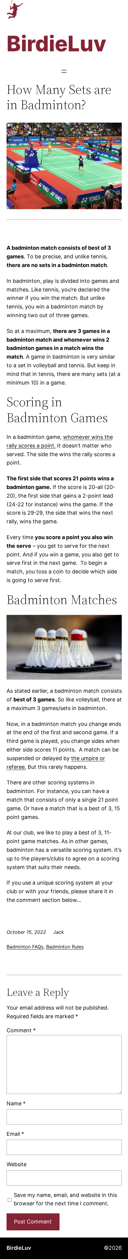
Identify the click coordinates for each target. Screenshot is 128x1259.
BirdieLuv (19, 1248)
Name (16, 1103)
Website (16, 1164)
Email (15, 1134)
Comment (21, 1030)
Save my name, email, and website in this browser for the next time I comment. (65, 1199)
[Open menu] (64, 71)
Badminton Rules (65, 947)
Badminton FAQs (25, 947)
